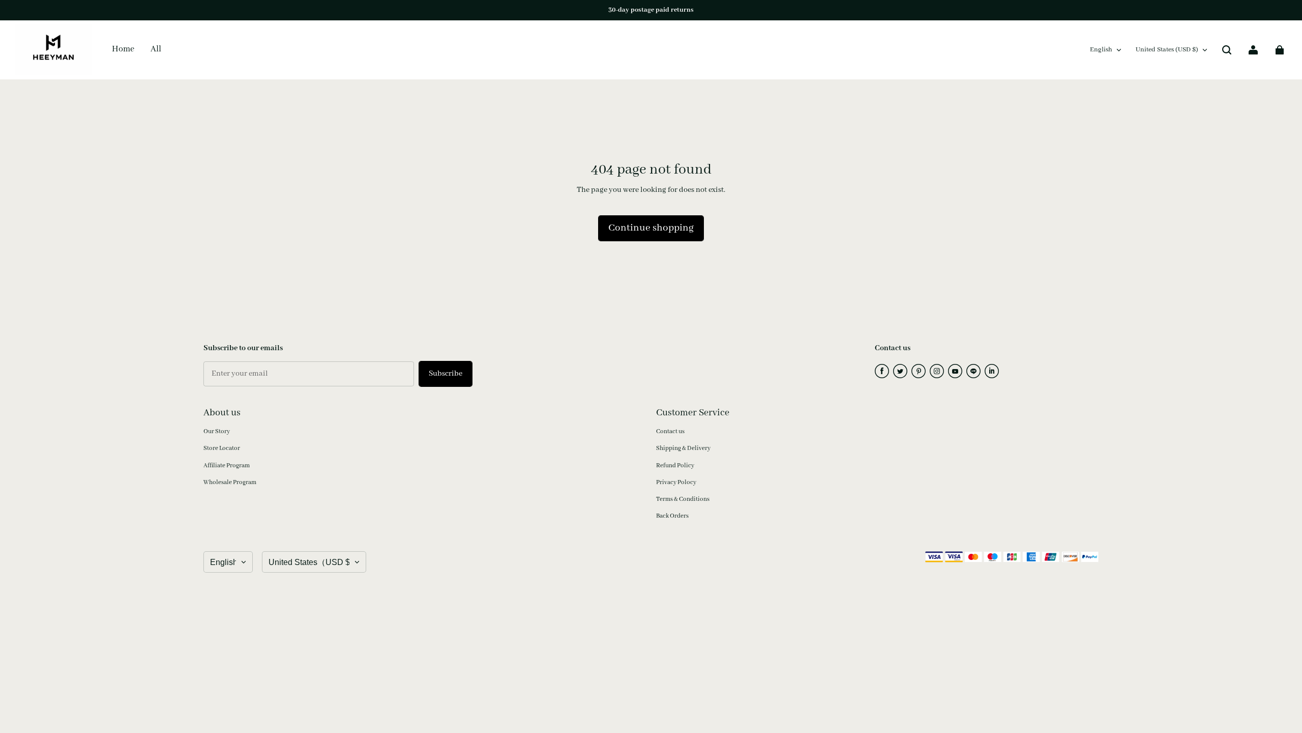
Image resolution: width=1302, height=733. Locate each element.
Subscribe (445, 373)
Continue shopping (651, 228)
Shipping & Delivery (683, 448)
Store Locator (221, 448)
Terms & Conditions (682, 499)
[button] (1227, 50)
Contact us (670, 431)
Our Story (216, 431)
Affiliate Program (226, 465)
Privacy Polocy (676, 482)
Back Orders (672, 516)
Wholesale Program (229, 482)
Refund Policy (675, 465)
